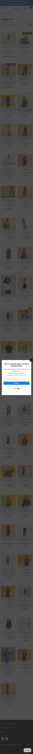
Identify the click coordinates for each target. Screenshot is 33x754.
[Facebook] (14, 388)
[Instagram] (18, 388)
